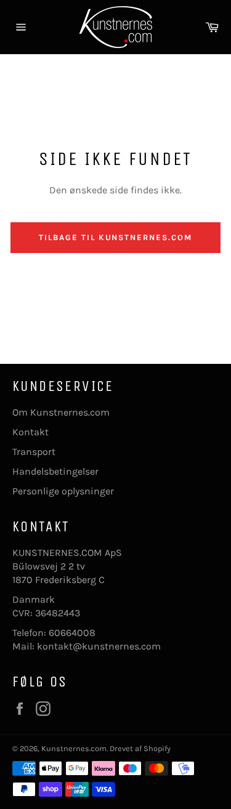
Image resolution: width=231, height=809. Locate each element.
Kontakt (30, 432)
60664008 (72, 632)
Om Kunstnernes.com (61, 412)
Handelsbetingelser (55, 471)
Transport (33, 451)
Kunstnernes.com (74, 748)
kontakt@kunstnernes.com (99, 646)
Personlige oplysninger (63, 491)
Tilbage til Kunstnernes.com (115, 237)
